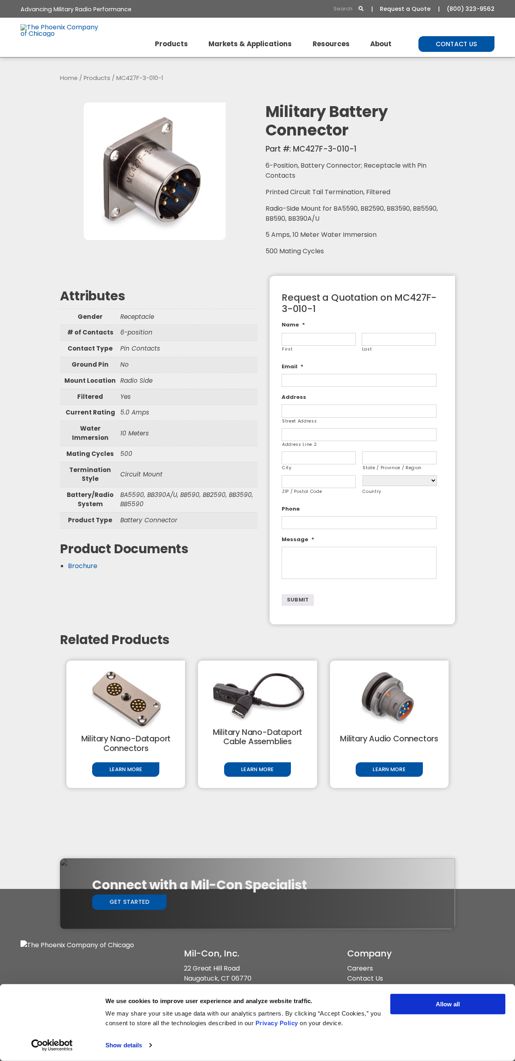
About (380, 44)
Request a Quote (405, 9)
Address (294, 397)
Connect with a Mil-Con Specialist (199, 885)
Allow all (448, 1004)
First (287, 349)
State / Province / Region (392, 468)
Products (171, 44)
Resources (331, 44)
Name (293, 325)
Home (69, 78)
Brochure (82, 566)
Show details (123, 1045)
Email (292, 366)
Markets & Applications (250, 44)
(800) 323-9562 (470, 9)
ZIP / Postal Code (302, 491)
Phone (291, 509)
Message (298, 539)
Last (367, 349)
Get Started (129, 902)
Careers (360, 968)
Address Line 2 (299, 444)
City (287, 468)
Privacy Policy (276, 1023)
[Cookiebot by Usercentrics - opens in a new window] (52, 1045)
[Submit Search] (361, 9)
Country (372, 491)
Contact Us (457, 44)
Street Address (299, 421)
